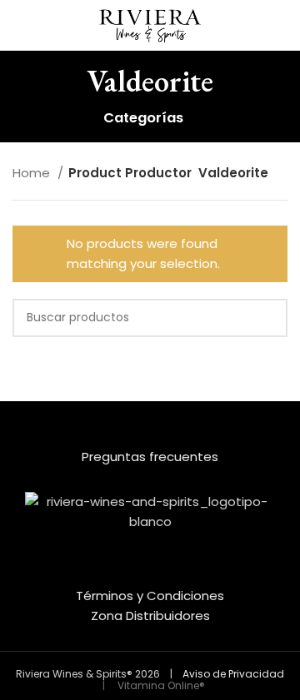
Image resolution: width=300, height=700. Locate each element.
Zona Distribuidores (150, 615)
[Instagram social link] (161, 573)
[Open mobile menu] (19, 25)
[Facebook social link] (139, 573)
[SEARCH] (268, 318)
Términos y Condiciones (150, 595)
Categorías (143, 119)
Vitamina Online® (160, 685)
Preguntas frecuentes (150, 456)
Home (32, 172)
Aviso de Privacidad (233, 674)
